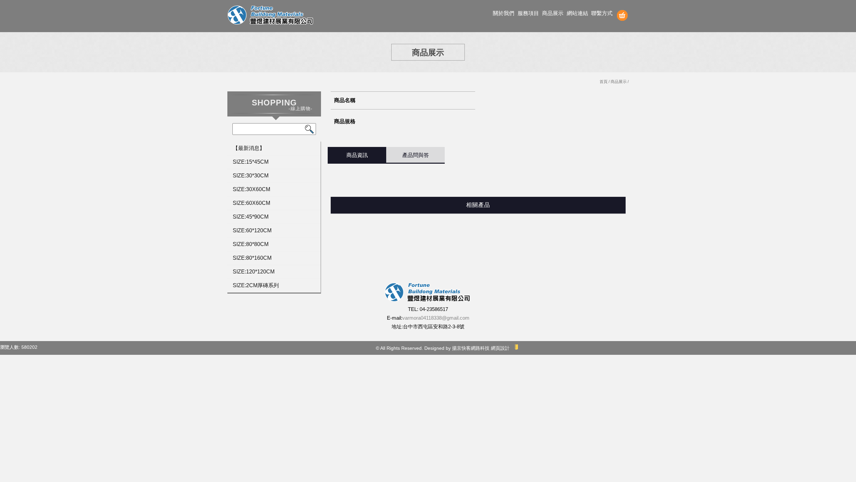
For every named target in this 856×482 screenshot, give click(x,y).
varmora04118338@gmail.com (435, 318)
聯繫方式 (602, 13)
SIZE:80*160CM (252, 258)
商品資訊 (357, 155)
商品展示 (552, 13)
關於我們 (503, 13)
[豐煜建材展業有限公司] (270, 16)
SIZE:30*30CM (251, 175)
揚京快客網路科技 (471, 348)
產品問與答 (415, 155)
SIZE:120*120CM (254, 271)
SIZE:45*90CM (251, 217)
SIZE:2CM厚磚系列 (256, 285)
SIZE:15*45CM (251, 162)
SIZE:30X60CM (251, 189)
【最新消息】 (249, 148)
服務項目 (528, 13)
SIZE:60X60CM (251, 203)
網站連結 (577, 13)
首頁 (604, 81)
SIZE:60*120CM (252, 230)
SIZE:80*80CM (251, 244)
